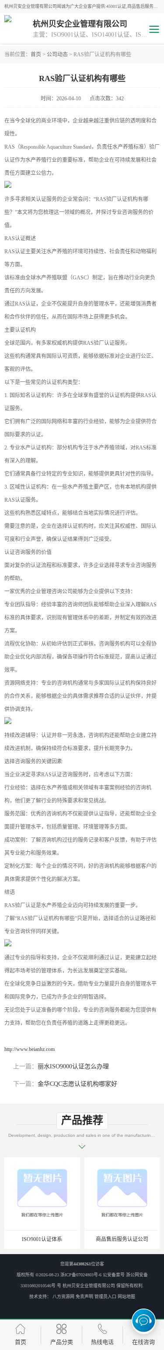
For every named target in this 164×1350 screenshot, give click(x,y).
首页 (36, 54)
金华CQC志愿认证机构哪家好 (77, 1084)
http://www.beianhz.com (29, 1049)
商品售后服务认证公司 (122, 1239)
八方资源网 (63, 1296)
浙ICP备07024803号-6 (80, 1274)
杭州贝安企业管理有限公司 (89, 1285)
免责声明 (84, 1296)
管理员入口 (105, 1296)
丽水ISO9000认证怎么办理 (73, 1066)
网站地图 (126, 1296)
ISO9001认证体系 (42, 1239)
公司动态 (57, 54)
